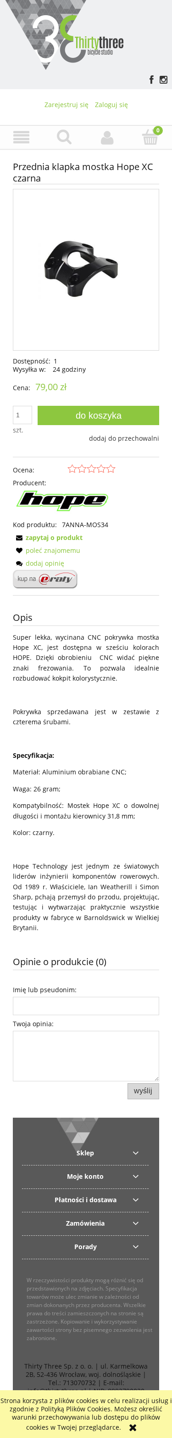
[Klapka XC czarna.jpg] (86, 269)
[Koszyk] (150, 137)
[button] (21, 137)
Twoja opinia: (33, 1023)
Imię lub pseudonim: (45, 989)
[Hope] (64, 503)
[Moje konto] (107, 137)
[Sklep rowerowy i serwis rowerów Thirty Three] (64, 33)
